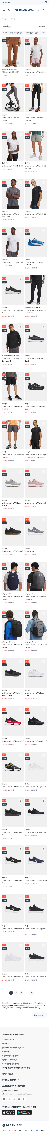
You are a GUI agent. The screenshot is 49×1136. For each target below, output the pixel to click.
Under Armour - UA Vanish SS (35, 72)
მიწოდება (6, 1051)
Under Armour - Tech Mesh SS (12, 166)
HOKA (4, 1008)
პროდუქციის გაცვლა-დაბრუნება (16, 1067)
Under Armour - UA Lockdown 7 (13, 741)
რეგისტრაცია (8, 1039)
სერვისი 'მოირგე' (9, 1059)
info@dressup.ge (8, 1094)
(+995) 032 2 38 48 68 (10, 1090)
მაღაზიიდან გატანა (10, 1055)
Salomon (10, 1008)
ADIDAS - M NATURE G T (10, 72)
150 (31, 993)
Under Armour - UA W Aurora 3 (35, 503)
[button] (24, 1034)
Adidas (17, 1008)
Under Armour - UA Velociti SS (35, 214)
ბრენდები (6, 2)
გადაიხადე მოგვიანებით (12, 1047)
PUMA (25, 1008)
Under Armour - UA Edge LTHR (35, 787)
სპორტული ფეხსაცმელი (35, 33)
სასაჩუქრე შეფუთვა (11, 1063)
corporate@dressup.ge (24, 1094)
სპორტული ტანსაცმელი (12, 33)
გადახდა (6, 1043)
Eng (42, 2)
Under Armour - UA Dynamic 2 (12, 977)
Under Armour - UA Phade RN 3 (36, 880)
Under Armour (30, 551)
